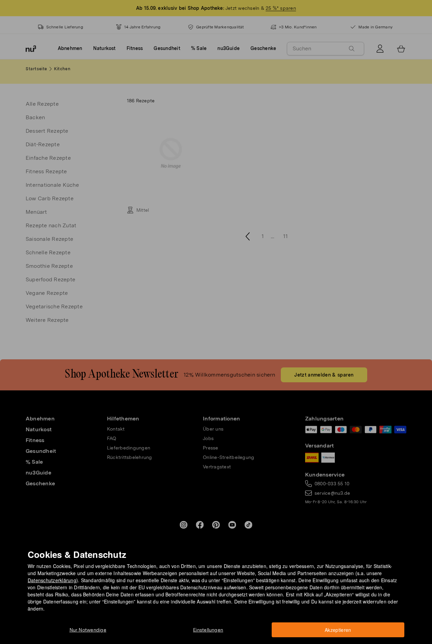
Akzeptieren (338, 629)
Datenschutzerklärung (52, 580)
